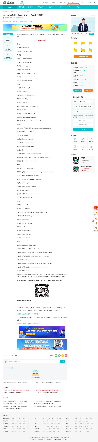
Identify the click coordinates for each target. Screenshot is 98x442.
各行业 (76, 423)
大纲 (80, 428)
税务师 (4, 428)
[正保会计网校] (9, 2)
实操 (92, 423)
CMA (36, 421)
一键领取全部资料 (83, 56)
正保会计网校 (10, 11)
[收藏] (11, 355)
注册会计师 (5, 426)
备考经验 (24, 11)
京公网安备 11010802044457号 (62, 439)
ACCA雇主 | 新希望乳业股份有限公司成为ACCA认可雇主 (47, 406)
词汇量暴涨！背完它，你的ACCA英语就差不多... (18, 382)
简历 (80, 421)
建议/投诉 (96, 230)
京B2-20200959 (33, 439)
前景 (49, 418)
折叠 (93, 221)
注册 (93, 2)
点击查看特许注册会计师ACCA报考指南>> (28, 323)
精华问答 (68, 431)
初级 (76, 431)
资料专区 (8, 48)
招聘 (76, 421)
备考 (24, 418)
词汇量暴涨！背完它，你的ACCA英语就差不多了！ (15, 403)
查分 (20, 418)
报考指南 (8, 56)
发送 (62, 361)
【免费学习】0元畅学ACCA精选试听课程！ (13, 392)
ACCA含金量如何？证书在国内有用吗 (12, 408)
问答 (81, 423)
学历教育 (66, 2)
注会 (83, 431)
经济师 (68, 418)
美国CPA (37, 428)
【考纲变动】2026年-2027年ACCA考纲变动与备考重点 (16, 390)
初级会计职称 (6, 418)
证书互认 (45, 428)
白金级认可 (21, 7)
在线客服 (96, 214)
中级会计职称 (6, 421)
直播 (78, 7)
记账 (84, 423)
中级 (80, 431)
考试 (16, 418)
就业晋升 (68, 421)
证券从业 (68, 428)
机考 (70, 7)
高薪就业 (60, 2)
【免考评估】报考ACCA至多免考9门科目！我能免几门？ (48, 390)
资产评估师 (5, 431)
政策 (57, 418)
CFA (36, 423)
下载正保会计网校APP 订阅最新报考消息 (14, 18)
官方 (44, 426)
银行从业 (68, 426)
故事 (87, 421)
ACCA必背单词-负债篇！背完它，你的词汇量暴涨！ (15, 401)
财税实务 (53, 2)
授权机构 (45, 431)
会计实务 (68, 423)
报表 (88, 423)
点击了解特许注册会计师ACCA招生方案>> (28, 314)
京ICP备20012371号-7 (41, 439)
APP (96, 219)
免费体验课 (78, 90)
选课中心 (8, 40)
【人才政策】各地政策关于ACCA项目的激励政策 (46, 392)
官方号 (95, 224)
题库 (27, 418)
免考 (53, 418)
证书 (88, 426)
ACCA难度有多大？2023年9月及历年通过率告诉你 (15, 406)
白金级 (45, 418)
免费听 (91, 33)
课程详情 (88, 90)
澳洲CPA (37, 431)
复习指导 (19, 11)
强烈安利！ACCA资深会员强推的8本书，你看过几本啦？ (47, 401)
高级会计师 (5, 423)
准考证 (56, 421)
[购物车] (82, 2)
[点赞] (16, 355)
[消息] (86, 2)
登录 (90, 2)
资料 (60, 418)
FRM (36, 426)
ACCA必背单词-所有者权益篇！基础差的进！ (50, 382)
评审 (27, 423)
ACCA (10, 7)
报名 (13, 418)
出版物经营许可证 (50, 439)
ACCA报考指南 (83, 77)
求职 (83, 421)
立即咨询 (83, 129)
